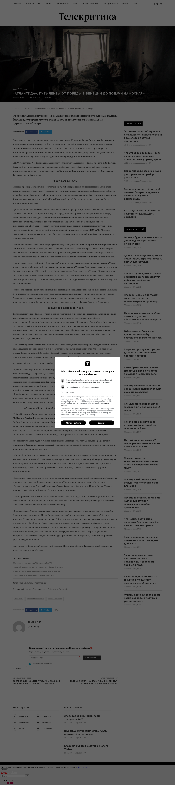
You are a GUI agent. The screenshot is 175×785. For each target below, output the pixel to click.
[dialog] (87, 392)
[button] (87, 392)
